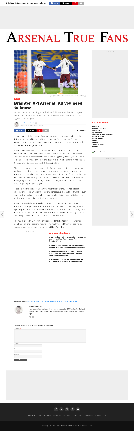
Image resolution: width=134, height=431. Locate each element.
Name (16, 343)
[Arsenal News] (98, 152)
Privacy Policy (78, 415)
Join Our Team (100, 415)
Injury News (97, 133)
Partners (89, 415)
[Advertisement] (67, 14)
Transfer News (98, 144)
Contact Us (82, 46)
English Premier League (71, 301)
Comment (17, 328)
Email (16, 349)
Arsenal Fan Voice (99, 129)
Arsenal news (39, 301)
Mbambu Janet (28, 123)
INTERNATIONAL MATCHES (102, 135)
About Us (51, 46)
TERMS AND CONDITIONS (62, 415)
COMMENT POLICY (34, 415)
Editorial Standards (66, 46)
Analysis (95, 127)
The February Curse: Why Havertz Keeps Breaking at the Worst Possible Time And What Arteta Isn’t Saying (65, 253)
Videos (95, 146)
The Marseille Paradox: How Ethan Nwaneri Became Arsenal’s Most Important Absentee (67, 246)
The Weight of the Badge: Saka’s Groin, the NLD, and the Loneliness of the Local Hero (66, 260)
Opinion (95, 142)
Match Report (97, 139)
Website (16, 354)
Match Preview (98, 137)
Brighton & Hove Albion (53, 301)
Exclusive (96, 131)
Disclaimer (47, 415)
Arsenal (30, 301)
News (94, 140)
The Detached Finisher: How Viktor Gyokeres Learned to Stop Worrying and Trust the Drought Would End (67, 239)
